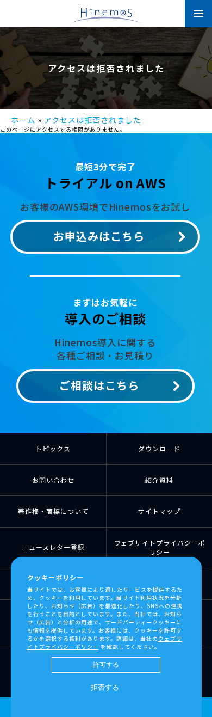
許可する (106, 665)
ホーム (23, 119)
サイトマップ (159, 511)
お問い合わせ (53, 480)
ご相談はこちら (99, 385)
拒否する (105, 687)
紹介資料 (159, 480)
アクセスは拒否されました (92, 119)
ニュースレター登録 (53, 546)
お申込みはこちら (99, 236)
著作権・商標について (53, 511)
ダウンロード (159, 448)
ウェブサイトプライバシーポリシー (159, 547)
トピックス (53, 448)
